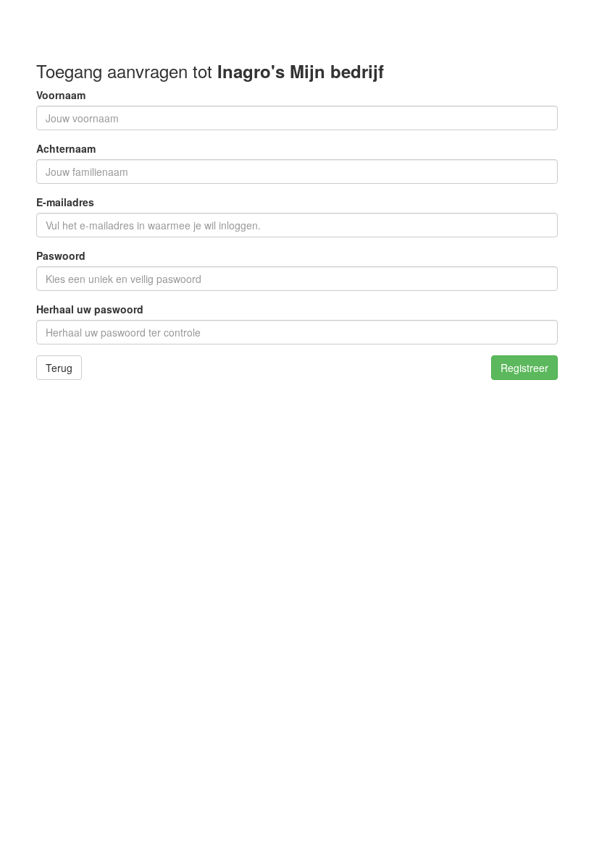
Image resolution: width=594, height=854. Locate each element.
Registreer (524, 367)
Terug (59, 367)
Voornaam (60, 95)
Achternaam (66, 148)
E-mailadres (65, 202)
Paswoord (60, 255)
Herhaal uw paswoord (89, 309)
